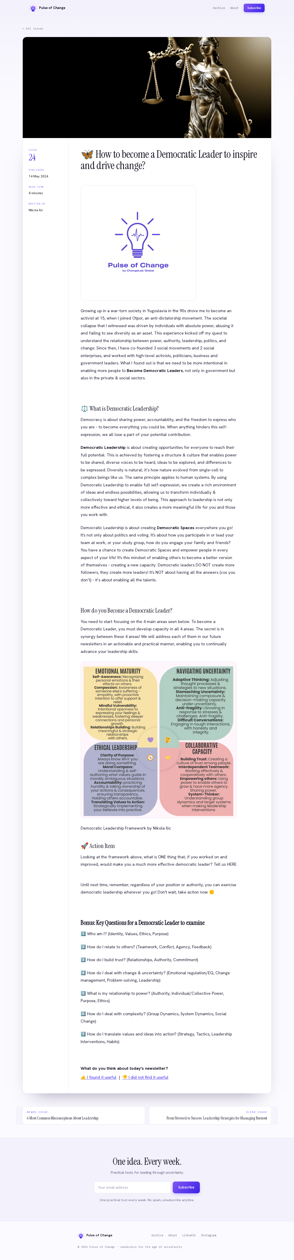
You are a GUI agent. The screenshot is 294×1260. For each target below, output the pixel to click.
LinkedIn (189, 1235)
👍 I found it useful (98, 1077)
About (234, 8)
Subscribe (254, 8)
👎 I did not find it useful (145, 1077)
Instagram (208, 1235)
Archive (219, 8)
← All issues (33, 28)
